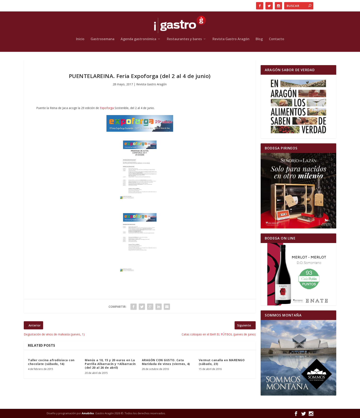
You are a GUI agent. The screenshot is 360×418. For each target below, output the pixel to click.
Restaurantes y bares (184, 39)
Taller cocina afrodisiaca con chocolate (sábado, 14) (51, 362)
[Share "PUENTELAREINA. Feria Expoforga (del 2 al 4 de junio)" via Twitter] (142, 307)
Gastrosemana (102, 39)
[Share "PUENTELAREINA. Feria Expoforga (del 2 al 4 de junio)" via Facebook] (133, 307)
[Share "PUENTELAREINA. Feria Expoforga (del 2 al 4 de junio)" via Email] (167, 307)
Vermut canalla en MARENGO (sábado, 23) (222, 362)
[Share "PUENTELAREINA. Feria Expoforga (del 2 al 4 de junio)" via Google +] (150, 307)
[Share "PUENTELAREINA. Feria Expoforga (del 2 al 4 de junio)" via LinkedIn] (158, 307)
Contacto (276, 39)
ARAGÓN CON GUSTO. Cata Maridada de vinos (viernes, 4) (166, 362)
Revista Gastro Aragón (230, 39)
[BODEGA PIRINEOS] (298, 190)
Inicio (80, 39)
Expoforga (107, 108)
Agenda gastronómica (138, 39)
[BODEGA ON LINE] (298, 274)
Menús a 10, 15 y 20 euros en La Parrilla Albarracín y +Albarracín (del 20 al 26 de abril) (110, 364)
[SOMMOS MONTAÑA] (298, 358)
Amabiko (88, 413)
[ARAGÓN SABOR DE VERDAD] (298, 106)
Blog (259, 39)
